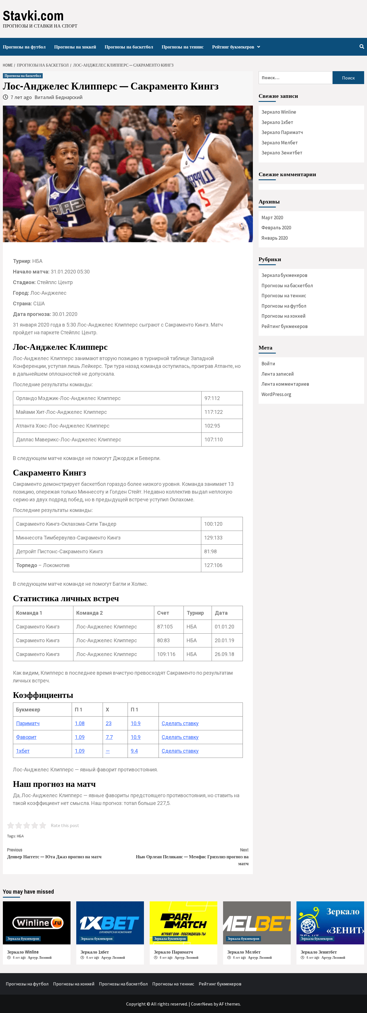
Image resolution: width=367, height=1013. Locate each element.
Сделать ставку (180, 723)
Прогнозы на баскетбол (129, 47)
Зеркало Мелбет (279, 142)
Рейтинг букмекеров (233, 47)
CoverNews (202, 1004)
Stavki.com (33, 15)
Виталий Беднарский (58, 97)
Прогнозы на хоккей (75, 47)
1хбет (23, 751)
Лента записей (277, 374)
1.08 (80, 723)
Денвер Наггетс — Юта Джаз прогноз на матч (54, 853)
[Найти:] (296, 77)
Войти (268, 363)
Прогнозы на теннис (183, 47)
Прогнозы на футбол (24, 47)
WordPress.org (276, 394)
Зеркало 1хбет (277, 122)
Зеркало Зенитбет (281, 153)
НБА (20, 836)
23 (109, 723)
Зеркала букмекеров (284, 275)
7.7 (109, 737)
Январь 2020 (274, 238)
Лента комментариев (285, 384)
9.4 (134, 751)
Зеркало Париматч (282, 132)
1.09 (80, 737)
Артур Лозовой (40, 957)
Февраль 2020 (276, 227)
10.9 (135, 723)
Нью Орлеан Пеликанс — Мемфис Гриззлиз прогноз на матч (192, 857)
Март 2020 (272, 217)
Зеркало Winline (278, 112)
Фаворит (26, 737)
